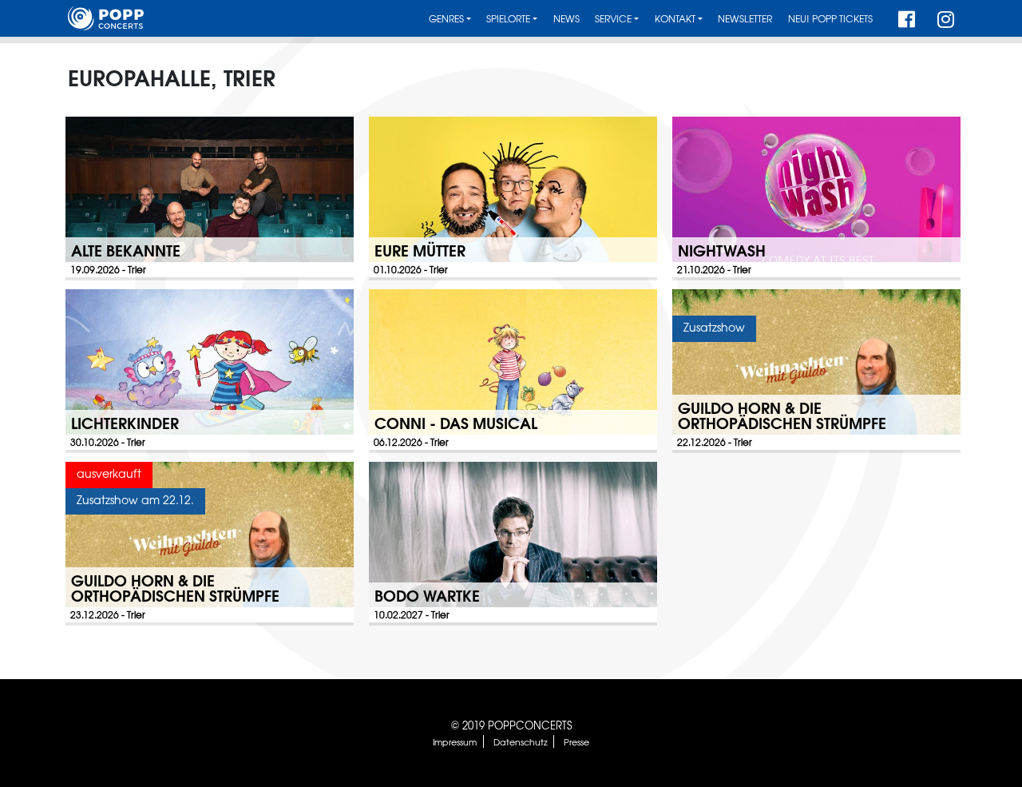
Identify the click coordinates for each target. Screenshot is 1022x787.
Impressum (455, 741)
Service (613, 19)
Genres (446, 19)
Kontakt (675, 19)
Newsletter (745, 19)
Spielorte (508, 19)
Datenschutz (520, 741)
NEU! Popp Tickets (830, 19)
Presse (576, 741)
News (566, 19)
